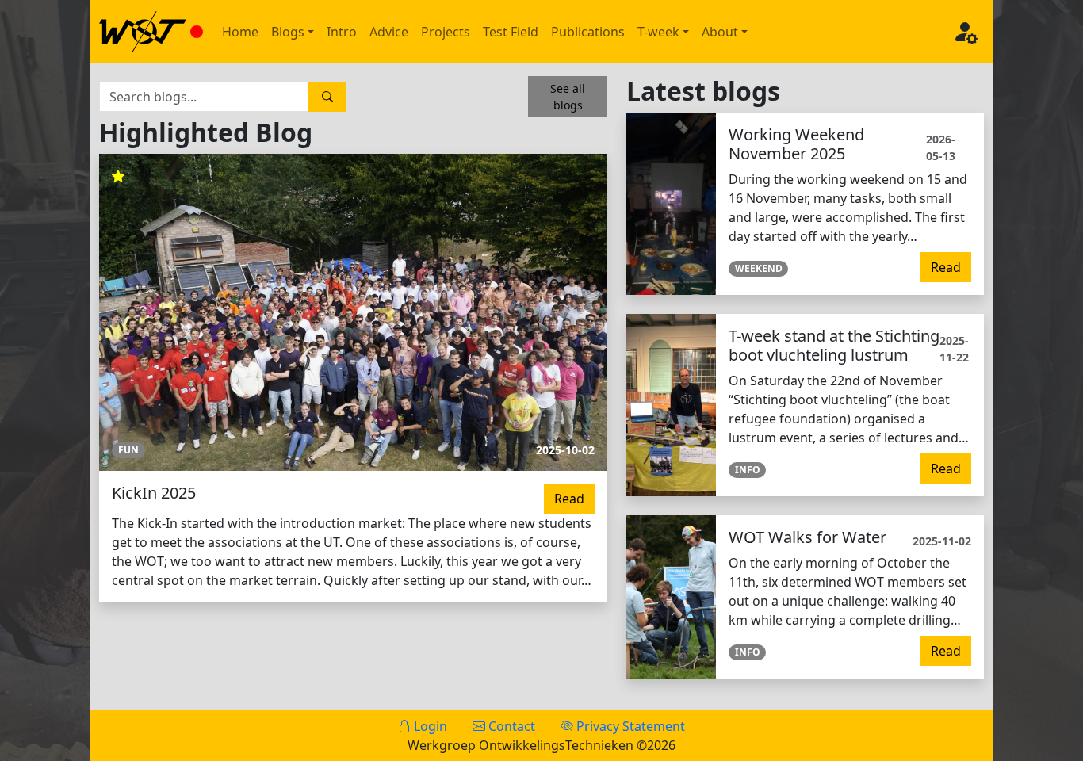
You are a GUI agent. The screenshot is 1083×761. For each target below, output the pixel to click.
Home (240, 31)
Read (569, 498)
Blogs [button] (287, 31)
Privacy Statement (629, 726)
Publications (588, 31)
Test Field (510, 31)
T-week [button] (658, 31)
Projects (445, 31)
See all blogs (567, 97)
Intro (342, 31)
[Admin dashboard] (965, 31)
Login (429, 726)
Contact (510, 726)
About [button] (720, 31)
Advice (388, 31)
